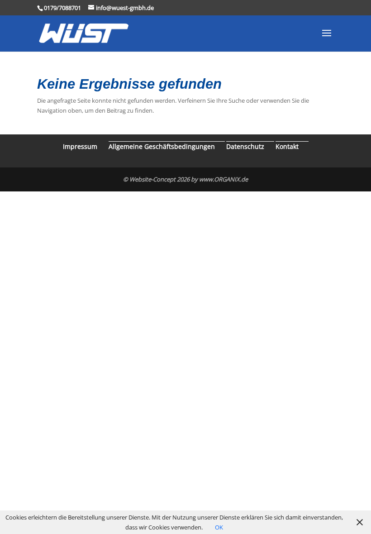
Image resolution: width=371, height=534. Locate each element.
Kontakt (287, 146)
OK (219, 527)
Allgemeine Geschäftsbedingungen (162, 146)
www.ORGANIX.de (223, 179)
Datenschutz (245, 146)
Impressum (80, 146)
